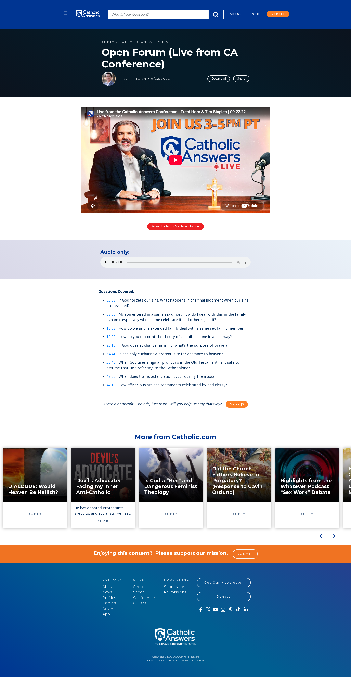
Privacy (160, 660)
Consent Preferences (192, 660)
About (236, 14)
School (139, 592)
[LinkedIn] (246, 609)
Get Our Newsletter (223, 582)
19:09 (110, 336)
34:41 (110, 353)
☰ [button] (65, 13)
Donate (278, 14)
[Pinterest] (230, 609)
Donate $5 (237, 404)
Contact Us (172, 660)
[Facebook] (200, 609)
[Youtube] (215, 609)
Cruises (140, 603)
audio (108, 42)
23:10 (110, 345)
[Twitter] (208, 609)
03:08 (110, 300)
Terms (150, 660)
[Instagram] (223, 609)
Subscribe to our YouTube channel (175, 226)
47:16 (110, 384)
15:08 (110, 328)
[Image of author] (109, 79)
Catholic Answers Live (145, 42)
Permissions (175, 592)
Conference (144, 598)
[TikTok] (238, 609)
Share (241, 78)
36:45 (110, 362)
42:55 (110, 376)
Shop (254, 14)
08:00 (110, 314)
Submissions (175, 587)
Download (218, 78)
